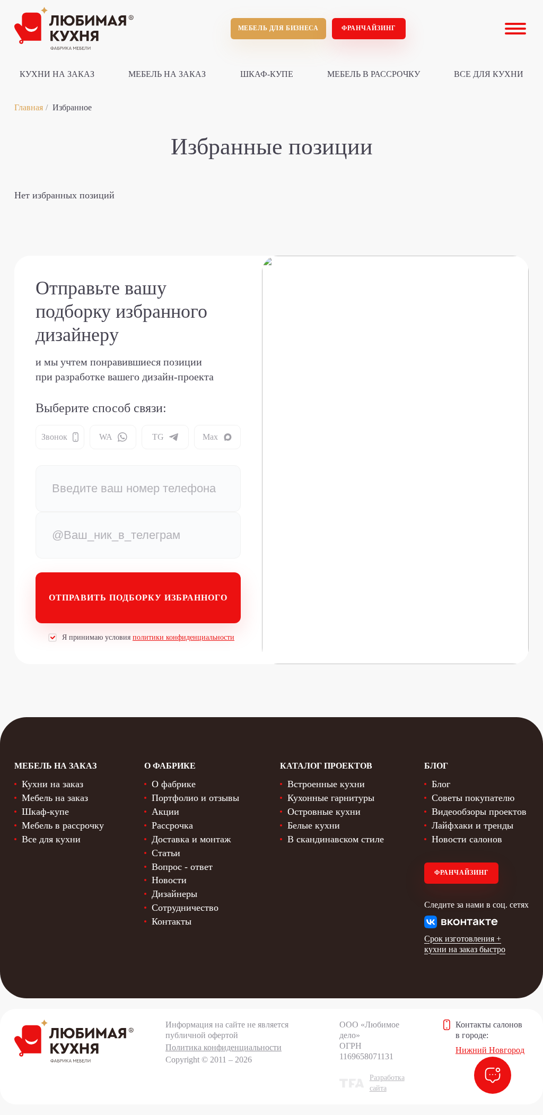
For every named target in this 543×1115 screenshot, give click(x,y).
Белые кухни (313, 825)
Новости (169, 880)
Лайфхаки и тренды (472, 825)
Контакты (171, 921)
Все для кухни (488, 74)
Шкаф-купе (266, 74)
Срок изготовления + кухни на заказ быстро (464, 944)
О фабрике (174, 784)
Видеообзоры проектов (479, 811)
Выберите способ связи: (101, 408)
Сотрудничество (185, 907)
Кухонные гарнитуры (330, 797)
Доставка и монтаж (191, 839)
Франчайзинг (368, 28)
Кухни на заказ (57, 74)
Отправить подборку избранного (138, 597)
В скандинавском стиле (335, 839)
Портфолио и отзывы (195, 797)
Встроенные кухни (326, 784)
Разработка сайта (387, 1083)
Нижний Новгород (490, 1050)
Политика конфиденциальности (223, 1047)
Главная (28, 107)
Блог (441, 784)
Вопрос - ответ (182, 866)
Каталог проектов (326, 765)
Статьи (166, 853)
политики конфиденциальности (183, 637)
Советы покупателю (473, 797)
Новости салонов (467, 839)
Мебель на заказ (167, 74)
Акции (165, 811)
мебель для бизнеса (278, 28)
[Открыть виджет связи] (492, 1075)
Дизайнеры (174, 893)
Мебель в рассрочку (373, 74)
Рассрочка (172, 825)
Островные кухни (324, 811)
